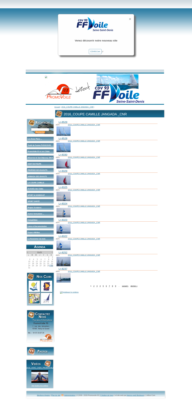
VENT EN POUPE (34, 164)
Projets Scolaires (34, 208)
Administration (69, 395)
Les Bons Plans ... (35, 139)
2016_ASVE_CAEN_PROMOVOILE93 (41, 368)
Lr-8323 (63, 219)
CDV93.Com (95, 52)
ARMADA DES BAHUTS (37, 176)
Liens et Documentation (37, 226)
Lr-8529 (63, 122)
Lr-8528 (63, 138)
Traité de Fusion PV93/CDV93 (39, 145)
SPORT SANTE (34, 201)
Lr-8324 (63, 203)
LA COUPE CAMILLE (36, 183)
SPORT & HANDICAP (36, 195)
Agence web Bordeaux (135, 395)
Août (39, 252)
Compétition (32, 220)
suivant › (125, 286)
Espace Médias (34, 233)
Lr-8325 (63, 187)
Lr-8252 (63, 252)
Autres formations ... (36, 214)
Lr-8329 (63, 171)
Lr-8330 (63, 154)
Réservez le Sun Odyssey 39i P (40, 158)
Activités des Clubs (35, 189)
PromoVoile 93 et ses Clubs (39, 151)
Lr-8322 (63, 236)
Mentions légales (43, 395)
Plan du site (55, 395)
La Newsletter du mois (37, 239)
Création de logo (106, 395)
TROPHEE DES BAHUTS (37, 170)
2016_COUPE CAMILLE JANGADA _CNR (77, 107)
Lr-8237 (63, 268)
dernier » (134, 286)
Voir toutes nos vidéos (39, 386)
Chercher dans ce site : (40, 127)
